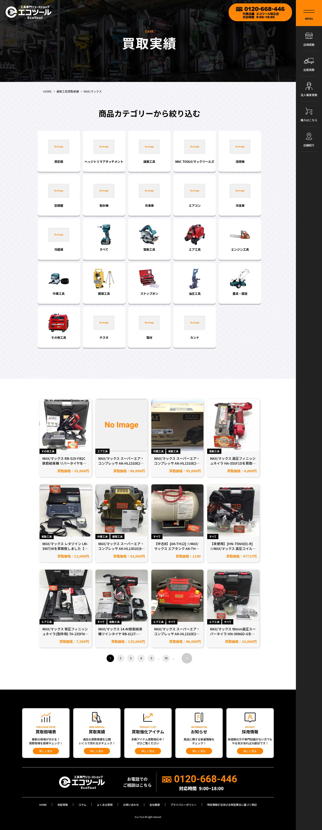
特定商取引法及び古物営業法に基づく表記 (232, 804)
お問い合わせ (131, 804)
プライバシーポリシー (184, 804)
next (187, 658)
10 (166, 658)
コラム (82, 804)
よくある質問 (105, 804)
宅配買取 (62, 804)
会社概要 (154, 804)
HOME (43, 804)
